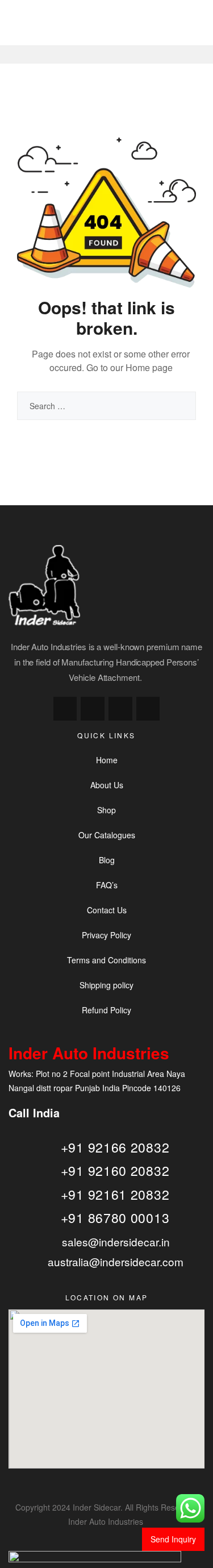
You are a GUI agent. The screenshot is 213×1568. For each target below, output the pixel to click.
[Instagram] (93, 709)
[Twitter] (120, 709)
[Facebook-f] (65, 709)
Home (107, 760)
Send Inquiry (173, 1539)
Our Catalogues (106, 835)
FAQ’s (107, 885)
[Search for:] (106, 405)
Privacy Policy (106, 935)
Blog (107, 860)
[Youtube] (148, 709)
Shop (106, 810)
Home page (149, 367)
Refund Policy (106, 1010)
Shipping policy (106, 985)
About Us (106, 785)
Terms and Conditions (106, 960)
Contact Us (107, 910)
